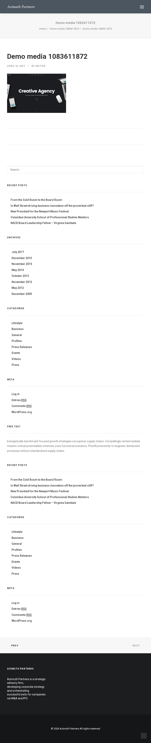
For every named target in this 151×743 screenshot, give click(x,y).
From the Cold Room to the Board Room (36, 199)
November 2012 (22, 282)
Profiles (17, 341)
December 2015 (22, 258)
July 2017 (18, 252)
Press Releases (22, 347)
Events (16, 352)
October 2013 (20, 275)
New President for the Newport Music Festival (40, 211)
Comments (22, 406)
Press (15, 364)
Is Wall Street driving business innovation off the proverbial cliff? (52, 205)
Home (42, 28)
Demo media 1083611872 (64, 28)
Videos (16, 359)
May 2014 (18, 270)
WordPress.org (22, 412)
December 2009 (22, 293)
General (17, 335)
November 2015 (22, 263)
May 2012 (18, 287)
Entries (19, 400)
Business (18, 329)
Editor (40, 66)
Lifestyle (17, 323)
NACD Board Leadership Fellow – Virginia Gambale (43, 223)
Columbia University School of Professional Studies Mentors (50, 217)
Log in (15, 394)
